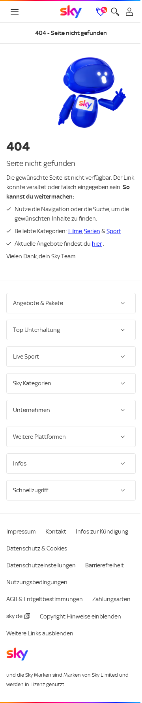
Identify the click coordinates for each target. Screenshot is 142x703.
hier (97, 243)
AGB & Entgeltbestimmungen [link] (44, 595)
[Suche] (115, 12)
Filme (75, 231)
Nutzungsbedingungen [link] (36, 578)
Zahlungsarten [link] (25, 612)
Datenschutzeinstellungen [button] (41, 561)
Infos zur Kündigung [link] (102, 528)
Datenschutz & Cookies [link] (36, 544)
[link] (71, 12)
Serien (92, 231)
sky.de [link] (62, 612)
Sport (113, 231)
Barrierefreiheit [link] (104, 561)
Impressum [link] (21, 528)
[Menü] (14, 12)
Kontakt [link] (55, 528)
